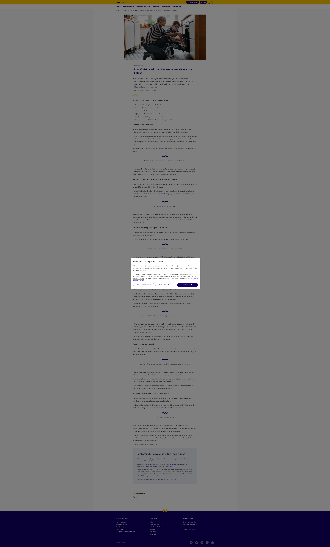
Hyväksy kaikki (187, 285)
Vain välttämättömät (144, 285)
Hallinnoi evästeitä (165, 285)
